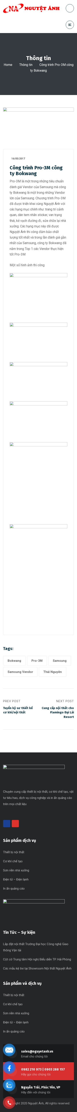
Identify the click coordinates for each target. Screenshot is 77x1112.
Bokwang (14, 661)
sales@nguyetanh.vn (37, 1051)
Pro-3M (37, 661)
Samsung (60, 661)
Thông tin (25, 65)
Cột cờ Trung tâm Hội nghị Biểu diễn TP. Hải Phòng (37, 959)
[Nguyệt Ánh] (31, 8)
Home (8, 65)
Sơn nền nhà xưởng (16, 870)
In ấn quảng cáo (14, 888)
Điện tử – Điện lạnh (16, 879)
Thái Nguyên (52, 672)
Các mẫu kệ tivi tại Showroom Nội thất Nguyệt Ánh (37, 968)
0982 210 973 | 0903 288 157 (43, 1069)
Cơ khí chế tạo (13, 861)
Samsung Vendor (20, 672)
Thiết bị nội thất (13, 852)
